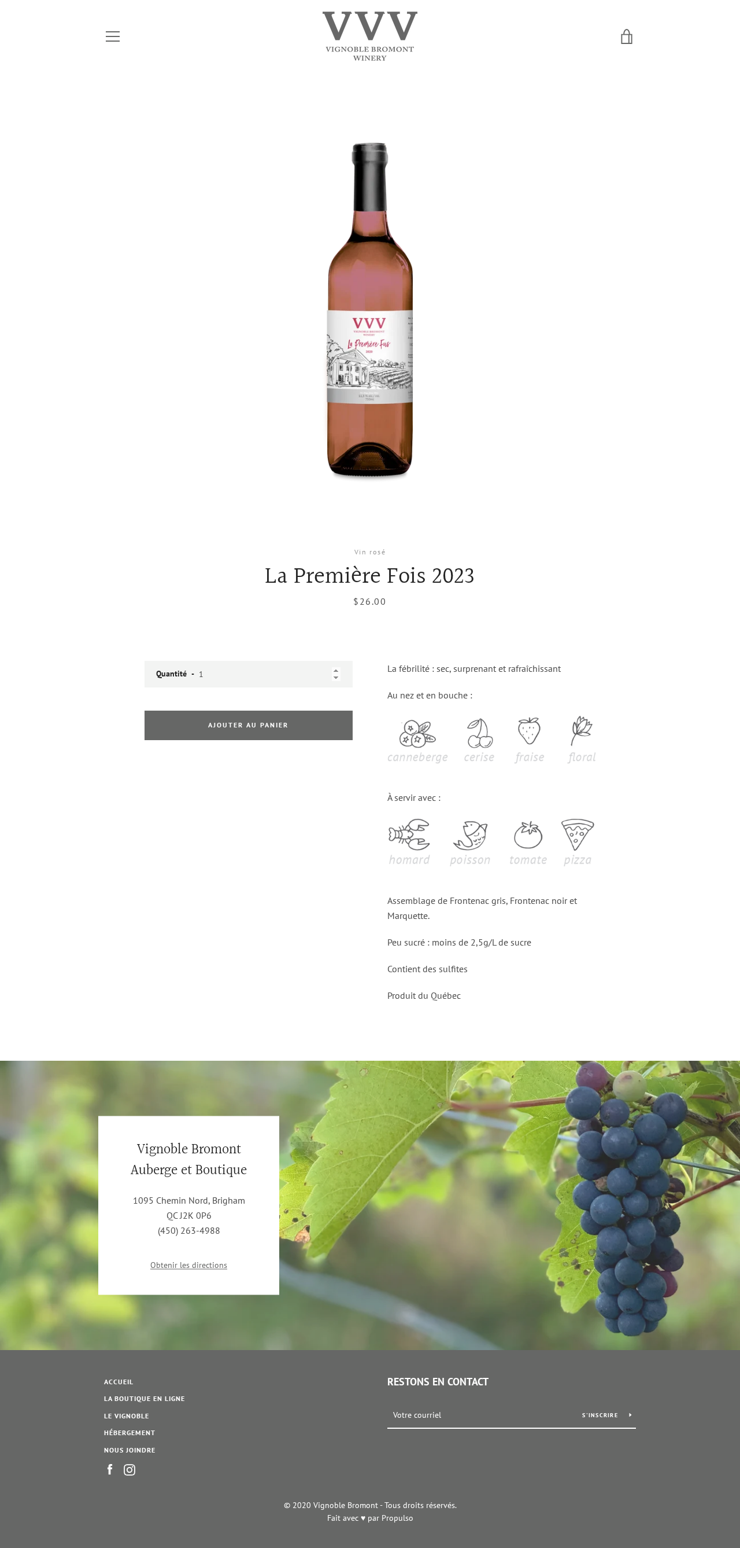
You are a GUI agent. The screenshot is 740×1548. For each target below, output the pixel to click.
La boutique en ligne (144, 1398)
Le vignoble (126, 1415)
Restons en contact (438, 1381)
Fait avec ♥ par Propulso (370, 1518)
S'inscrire (601, 1415)
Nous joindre (130, 1450)
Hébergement (130, 1432)
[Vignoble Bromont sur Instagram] (129, 1469)
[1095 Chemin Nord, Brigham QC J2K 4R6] (370, 1205)
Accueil (119, 1381)
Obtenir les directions (188, 1264)
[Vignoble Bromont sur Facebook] (110, 1469)
